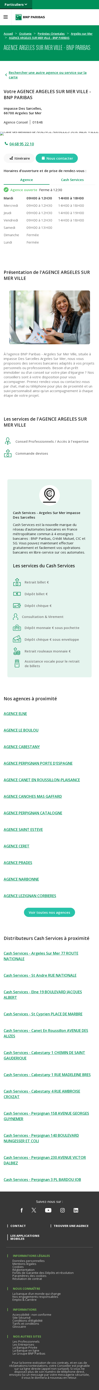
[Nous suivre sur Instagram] (62, 1211)
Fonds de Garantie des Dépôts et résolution (43, 1273)
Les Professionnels (26, 1341)
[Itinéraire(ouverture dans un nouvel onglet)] (49, 132)
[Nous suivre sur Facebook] (22, 1211)
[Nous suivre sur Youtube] (48, 1211)
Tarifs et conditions (25, 1323)
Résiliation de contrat (27, 1279)
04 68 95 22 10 (21, 143)
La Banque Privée (25, 1347)
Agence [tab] (26, 179)
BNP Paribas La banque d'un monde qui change (30, 17)
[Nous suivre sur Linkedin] (76, 1211)
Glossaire (19, 1326)
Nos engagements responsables (35, 1297)
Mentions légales (24, 1264)
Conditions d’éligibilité (27, 1320)
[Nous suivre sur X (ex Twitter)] (34, 1211)
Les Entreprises (23, 1344)
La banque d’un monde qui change (36, 1294)
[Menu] (6, 17)
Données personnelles (28, 1261)
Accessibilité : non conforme (31, 1314)
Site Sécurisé (21, 1317)
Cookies (18, 1267)
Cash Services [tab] (72, 179)
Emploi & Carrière (24, 1300)
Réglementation (23, 1270)
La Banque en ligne (26, 1350)
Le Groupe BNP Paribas (29, 1353)
